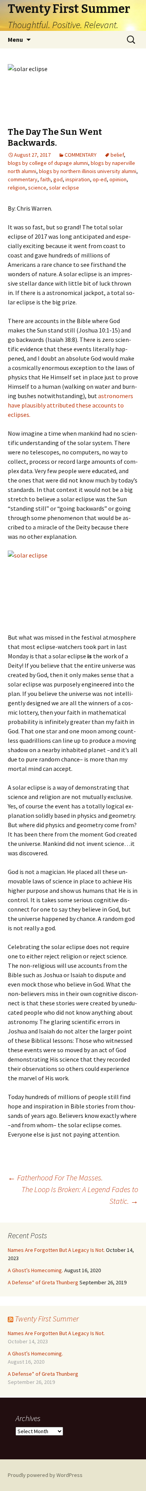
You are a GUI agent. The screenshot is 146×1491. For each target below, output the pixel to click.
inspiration (77, 179)
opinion (118, 179)
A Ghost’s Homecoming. (35, 1270)
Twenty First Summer (47, 1318)
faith (45, 179)
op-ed (100, 179)
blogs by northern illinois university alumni (87, 171)
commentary (22, 179)
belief (117, 154)
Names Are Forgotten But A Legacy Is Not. (56, 1249)
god (58, 179)
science (37, 187)
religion (16, 187)
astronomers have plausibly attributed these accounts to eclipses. (70, 405)
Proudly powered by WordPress (45, 1474)
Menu (15, 39)
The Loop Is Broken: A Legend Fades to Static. (79, 1195)
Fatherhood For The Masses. (55, 1177)
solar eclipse (64, 187)
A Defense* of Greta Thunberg (43, 1282)
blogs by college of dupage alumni (48, 162)
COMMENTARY (81, 154)
